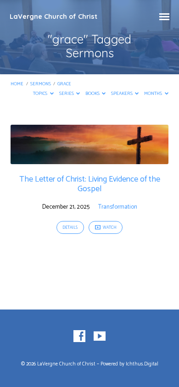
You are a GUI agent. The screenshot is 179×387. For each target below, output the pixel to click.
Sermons (40, 84)
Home (17, 84)
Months (153, 94)
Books (93, 94)
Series (67, 94)
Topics (40, 94)
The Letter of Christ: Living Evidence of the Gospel (89, 184)
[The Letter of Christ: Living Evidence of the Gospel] (89, 159)
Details (70, 227)
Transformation (117, 207)
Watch (109, 227)
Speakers (122, 94)
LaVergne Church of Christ (53, 16)
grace (64, 84)
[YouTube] (100, 337)
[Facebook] (79, 337)
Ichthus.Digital (142, 364)
